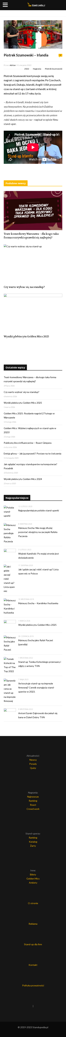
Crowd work (33, 808)
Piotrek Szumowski (53, 68)
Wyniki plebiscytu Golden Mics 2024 (23, 479)
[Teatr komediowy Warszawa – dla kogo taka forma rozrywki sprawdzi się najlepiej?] (33, 210)
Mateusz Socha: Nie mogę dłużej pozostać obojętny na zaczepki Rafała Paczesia (37, 532)
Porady (33, 763)
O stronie (33, 903)
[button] (6, 5)
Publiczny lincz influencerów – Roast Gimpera (27, 442)
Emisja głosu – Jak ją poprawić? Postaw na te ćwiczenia (32, 453)
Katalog (33, 841)
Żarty (33, 845)
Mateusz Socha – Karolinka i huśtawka (38, 603)
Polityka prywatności (33, 985)
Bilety (33, 874)
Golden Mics (33, 878)
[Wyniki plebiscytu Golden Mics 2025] (33, 313)
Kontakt (33, 964)
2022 (26, 68)
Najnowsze (33, 796)
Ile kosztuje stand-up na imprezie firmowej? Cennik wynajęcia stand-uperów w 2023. (36, 687)
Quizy (33, 767)
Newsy (33, 759)
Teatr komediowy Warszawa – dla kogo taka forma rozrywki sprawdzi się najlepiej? (31, 235)
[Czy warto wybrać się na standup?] (33, 263)
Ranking (33, 800)
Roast (33, 804)
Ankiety (33, 882)
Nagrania (37, 68)
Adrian (13, 65)
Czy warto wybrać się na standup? (24, 287)
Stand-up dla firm (33, 944)
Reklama (33, 923)
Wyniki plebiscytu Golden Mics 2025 (26, 336)
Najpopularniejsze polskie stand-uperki (38, 510)
